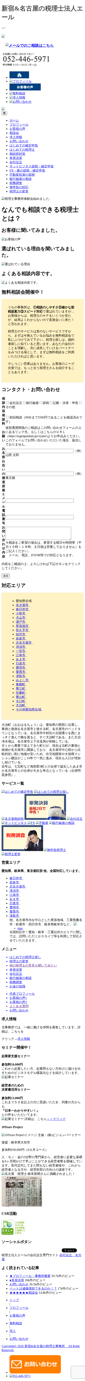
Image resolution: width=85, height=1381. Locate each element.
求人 (12, 1331)
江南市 (20, 655)
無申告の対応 (18, 187)
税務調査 (15, 183)
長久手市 (22, 630)
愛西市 (20, 672)
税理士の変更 (18, 191)
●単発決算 (16, 1280)
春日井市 (22, 609)
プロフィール (18, 124)
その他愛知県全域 (28, 709)
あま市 (20, 659)
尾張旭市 (22, 626)
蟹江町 (20, 688)
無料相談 (15, 1323)
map (20, 928)
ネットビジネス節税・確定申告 (31, 166)
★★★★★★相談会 (23, 1292)
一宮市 (20, 651)
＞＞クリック (56, 1119)
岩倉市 (20, 638)
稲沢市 (20, 634)
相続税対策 (17, 153)
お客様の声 (17, 128)
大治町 (20, 705)
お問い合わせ (18, 141)
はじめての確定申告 (23, 145)
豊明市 (20, 667)
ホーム (14, 120)
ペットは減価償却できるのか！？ (33, 1288)
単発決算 (15, 158)
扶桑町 (20, 692)
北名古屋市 (24, 642)
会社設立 (15, 162)
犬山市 (20, 617)
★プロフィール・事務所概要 (30, 1276)
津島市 (20, 676)
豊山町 (20, 697)
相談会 (14, 133)
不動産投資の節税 (22, 174)
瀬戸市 (20, 621)
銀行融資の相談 (20, 179)
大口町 (20, 701)
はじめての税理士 (22, 149)
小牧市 (20, 613)
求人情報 (15, 137)
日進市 (20, 663)
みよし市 (22, 680)
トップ (14, 1300)
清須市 (20, 646)
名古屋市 (22, 605)
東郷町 (20, 684)
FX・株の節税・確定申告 (27, 170)
